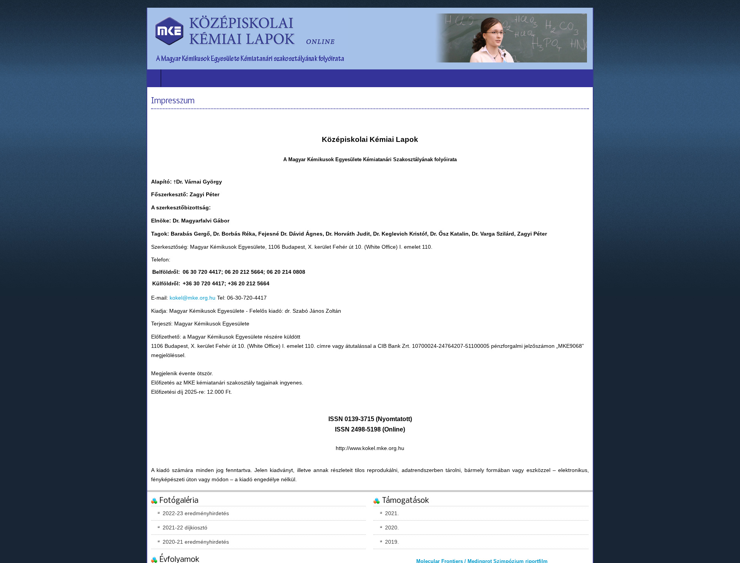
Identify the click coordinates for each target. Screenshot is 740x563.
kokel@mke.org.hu (192, 298)
